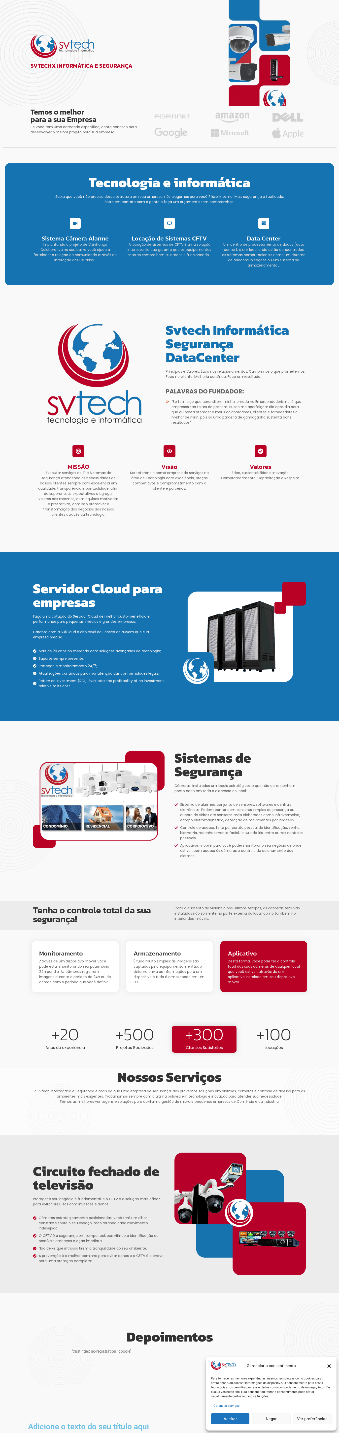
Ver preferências (312, 1418)
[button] (329, 1366)
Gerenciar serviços (226, 1405)
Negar (271, 1418)
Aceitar (230, 1418)
